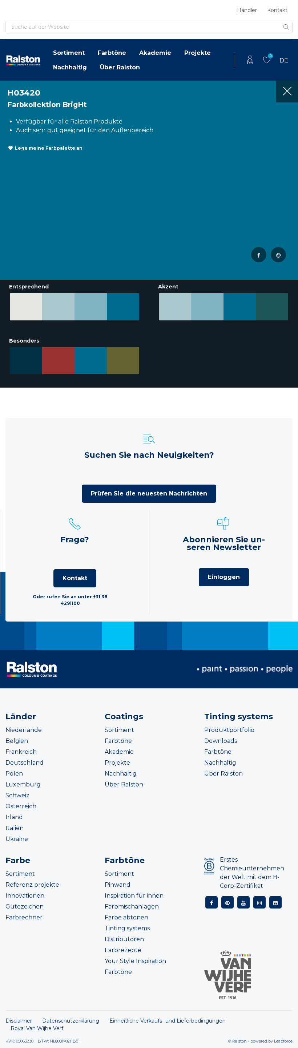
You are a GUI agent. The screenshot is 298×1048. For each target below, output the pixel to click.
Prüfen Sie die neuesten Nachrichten (149, 493)
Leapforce (283, 1041)
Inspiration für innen (134, 895)
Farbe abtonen (126, 917)
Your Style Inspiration (135, 961)
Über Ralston (120, 67)
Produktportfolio (229, 730)
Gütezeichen (24, 906)
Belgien (16, 740)
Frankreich (21, 751)
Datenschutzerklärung (70, 1020)
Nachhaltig (70, 67)
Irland (14, 817)
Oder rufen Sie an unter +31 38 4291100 (70, 600)
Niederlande (23, 730)
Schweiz (17, 795)
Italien (14, 828)
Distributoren (124, 939)
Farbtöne (112, 52)
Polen (14, 773)
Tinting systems (127, 928)
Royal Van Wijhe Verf (37, 1028)
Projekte (197, 52)
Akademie (155, 52)
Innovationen (24, 895)
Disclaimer (18, 1020)
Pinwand (117, 884)
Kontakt (277, 10)
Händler (247, 10)
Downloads (220, 740)
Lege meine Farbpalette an (48, 148)
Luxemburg (23, 784)
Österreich (20, 806)
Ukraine (16, 838)
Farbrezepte (123, 950)
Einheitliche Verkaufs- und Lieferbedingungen (167, 1020)
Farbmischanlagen (132, 906)
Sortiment (69, 52)
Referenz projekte (32, 884)
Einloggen (224, 577)
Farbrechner (24, 917)
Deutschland (24, 762)
